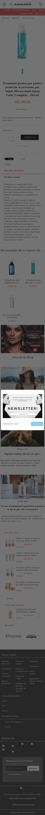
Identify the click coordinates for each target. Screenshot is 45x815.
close (42, 387)
